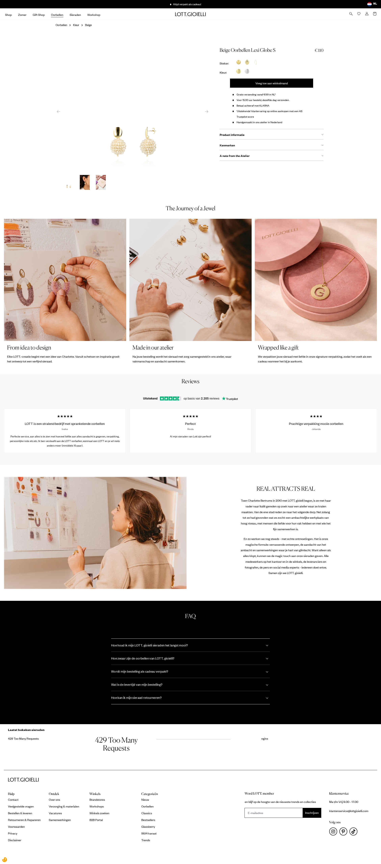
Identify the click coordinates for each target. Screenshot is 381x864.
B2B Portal (96, 820)
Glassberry (148, 826)
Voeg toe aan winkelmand (271, 83)
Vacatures (55, 813)
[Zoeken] (351, 14)
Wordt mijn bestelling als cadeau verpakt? (139, 671)
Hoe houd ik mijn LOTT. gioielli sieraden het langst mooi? (149, 645)
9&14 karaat (149, 833)
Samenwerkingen (60, 820)
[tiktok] (354, 832)
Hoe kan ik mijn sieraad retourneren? (136, 697)
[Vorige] (59, 111)
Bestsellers (148, 820)
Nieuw (145, 800)
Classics (146, 813)
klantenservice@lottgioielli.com (348, 811)
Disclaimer (14, 840)
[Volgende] (207, 111)
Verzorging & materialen (64, 806)
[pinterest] (344, 832)
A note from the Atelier (235, 156)
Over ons (54, 800)
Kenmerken (227, 145)
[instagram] (334, 832)
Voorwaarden (16, 826)
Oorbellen (147, 806)
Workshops (96, 806)
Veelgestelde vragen (21, 806)
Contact (13, 800)
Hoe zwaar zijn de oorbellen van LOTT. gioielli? (142, 658)
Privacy (12, 833)
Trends (145, 840)
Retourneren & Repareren (24, 820)
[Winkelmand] (375, 14)
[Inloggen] (367, 14)
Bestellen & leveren (20, 813)
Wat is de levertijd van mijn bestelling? (136, 684)
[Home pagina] (190, 14)
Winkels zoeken (99, 813)
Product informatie (232, 135)
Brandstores (97, 800)
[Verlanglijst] (359, 14)
